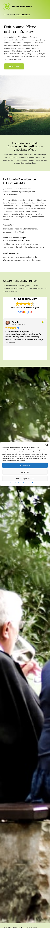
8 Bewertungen (31, 307)
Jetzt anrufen (14, 66)
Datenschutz (27, 483)
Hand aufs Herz (22, 6)
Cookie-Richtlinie (16, 483)
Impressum (36, 483)
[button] (46, 445)
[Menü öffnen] (45, 6)
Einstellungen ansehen (25, 478)
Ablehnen (25, 472)
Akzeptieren (25, 465)
